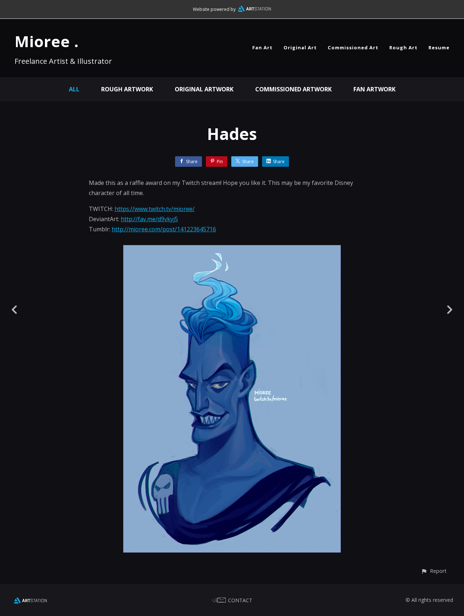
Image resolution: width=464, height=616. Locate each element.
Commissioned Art (353, 47)
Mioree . (46, 41)
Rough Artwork (127, 89)
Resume (439, 47)
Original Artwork (204, 89)
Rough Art (403, 47)
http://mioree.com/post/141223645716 (164, 229)
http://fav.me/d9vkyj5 (149, 219)
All (74, 89)
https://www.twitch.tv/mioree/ (155, 209)
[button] (434, 570)
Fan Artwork (374, 89)
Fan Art (262, 47)
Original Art (300, 47)
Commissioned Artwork (293, 89)
